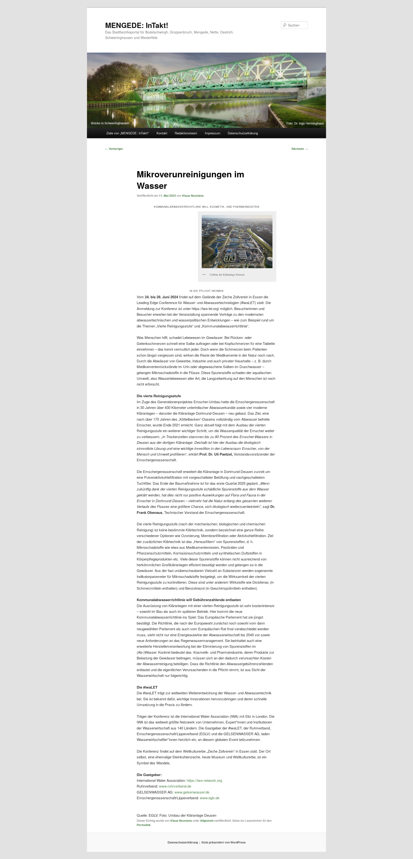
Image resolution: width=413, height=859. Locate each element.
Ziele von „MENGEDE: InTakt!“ (127, 133)
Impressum (212, 133)
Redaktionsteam (186, 133)
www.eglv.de (209, 797)
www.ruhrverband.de (175, 785)
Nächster (300, 149)
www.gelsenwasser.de (191, 791)
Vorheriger (114, 149)
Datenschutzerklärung (243, 133)
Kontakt (162, 133)
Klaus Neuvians (193, 195)
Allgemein (207, 820)
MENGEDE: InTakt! (136, 25)
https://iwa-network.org (204, 780)
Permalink (144, 825)
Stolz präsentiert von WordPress (223, 842)
